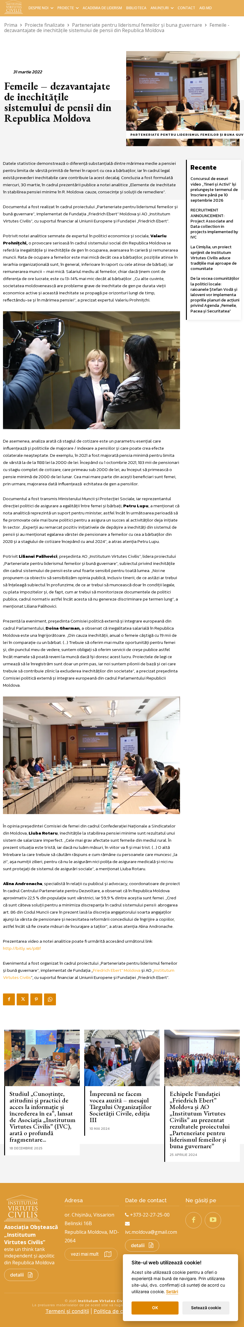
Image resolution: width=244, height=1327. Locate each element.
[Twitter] (23, 999)
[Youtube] (213, 1220)
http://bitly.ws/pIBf (22, 948)
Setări (172, 1291)
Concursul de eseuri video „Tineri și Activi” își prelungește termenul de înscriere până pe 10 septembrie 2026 (214, 189)
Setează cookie (206, 1307)
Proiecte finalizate (45, 25)
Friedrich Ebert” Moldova (116, 970)
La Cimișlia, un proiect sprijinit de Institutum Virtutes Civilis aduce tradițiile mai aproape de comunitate (213, 258)
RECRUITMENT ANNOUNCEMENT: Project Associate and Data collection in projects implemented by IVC (214, 223)
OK (155, 1307)
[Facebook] (9, 999)
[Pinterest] (36, 999)
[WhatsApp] (50, 999)
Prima (10, 25)
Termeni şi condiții (67, 1311)
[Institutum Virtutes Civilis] (14, 7)
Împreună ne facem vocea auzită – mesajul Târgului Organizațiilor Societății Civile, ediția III (120, 1106)
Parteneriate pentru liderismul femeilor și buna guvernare (137, 25)
